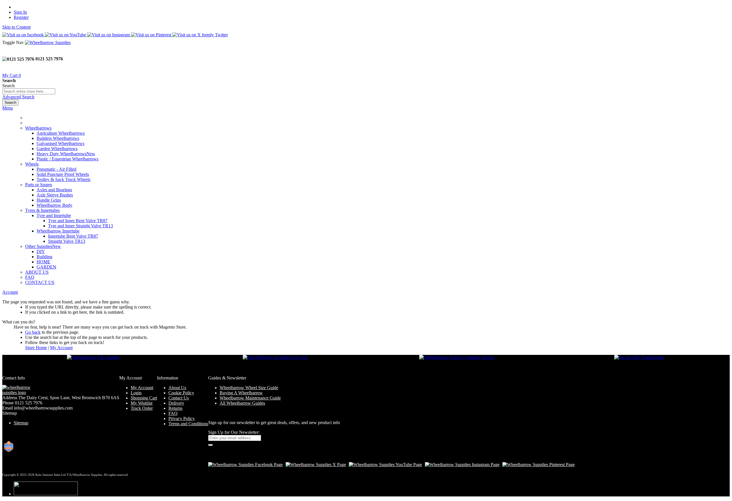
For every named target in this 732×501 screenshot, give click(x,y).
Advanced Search (18, 96)
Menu (7, 108)
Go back (33, 332)
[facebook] (245, 464)
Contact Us (178, 397)
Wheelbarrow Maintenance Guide (250, 397)
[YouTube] (385, 464)
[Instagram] (462, 464)
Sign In (20, 12)
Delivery (176, 403)
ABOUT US (37, 272)
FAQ (29, 277)
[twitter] (316, 464)
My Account (61, 347)
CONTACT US (39, 282)
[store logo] (48, 42)
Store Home (36, 347)
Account (10, 292)
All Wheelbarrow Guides (242, 403)
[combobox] (28, 91)
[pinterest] (538, 464)
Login (136, 392)
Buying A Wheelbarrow (241, 392)
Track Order (142, 408)
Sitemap (21, 422)
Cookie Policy (181, 392)
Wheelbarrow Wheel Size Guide (249, 387)
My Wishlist (141, 403)
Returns (175, 408)
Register (21, 17)
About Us (177, 387)
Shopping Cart (144, 397)
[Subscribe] (210, 445)
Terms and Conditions (188, 423)
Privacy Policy (181, 418)
